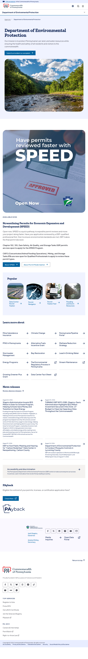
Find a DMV (7, 606)
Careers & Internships (11, 628)
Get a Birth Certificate (11, 610)
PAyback (6, 618)
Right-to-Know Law (10, 635)
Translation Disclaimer (34, 644)
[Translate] (73, 6)
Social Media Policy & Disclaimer (59, 644)
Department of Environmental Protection (20, 12)
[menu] (83, 6)
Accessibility (7, 644)
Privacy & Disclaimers (19, 644)
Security (45, 644)
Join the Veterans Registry (12, 614)
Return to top (77, 560)
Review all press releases (12, 391)
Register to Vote (9, 602)
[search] (78, 6)
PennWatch (7, 631)
